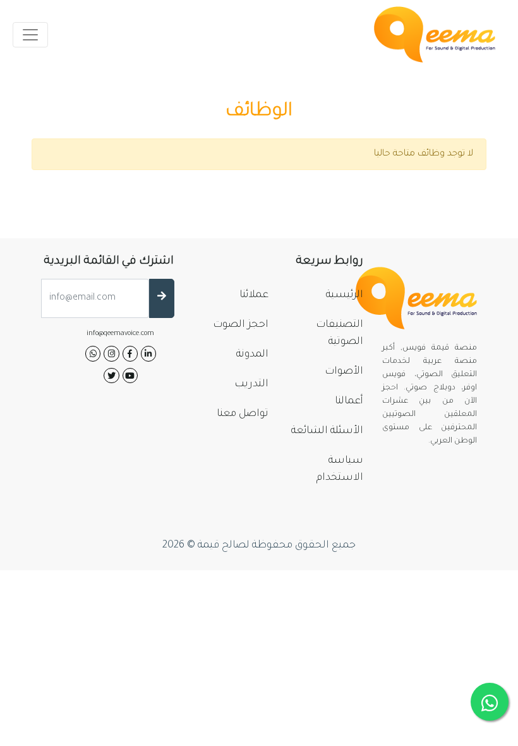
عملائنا (253, 295)
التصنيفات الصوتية (339, 333)
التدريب (251, 384)
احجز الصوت (240, 325)
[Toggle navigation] (30, 34)
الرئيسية (344, 295)
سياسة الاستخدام (339, 469)
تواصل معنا (242, 414)
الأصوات (344, 371)
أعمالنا (349, 401)
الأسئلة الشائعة (327, 431)
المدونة (252, 354)
